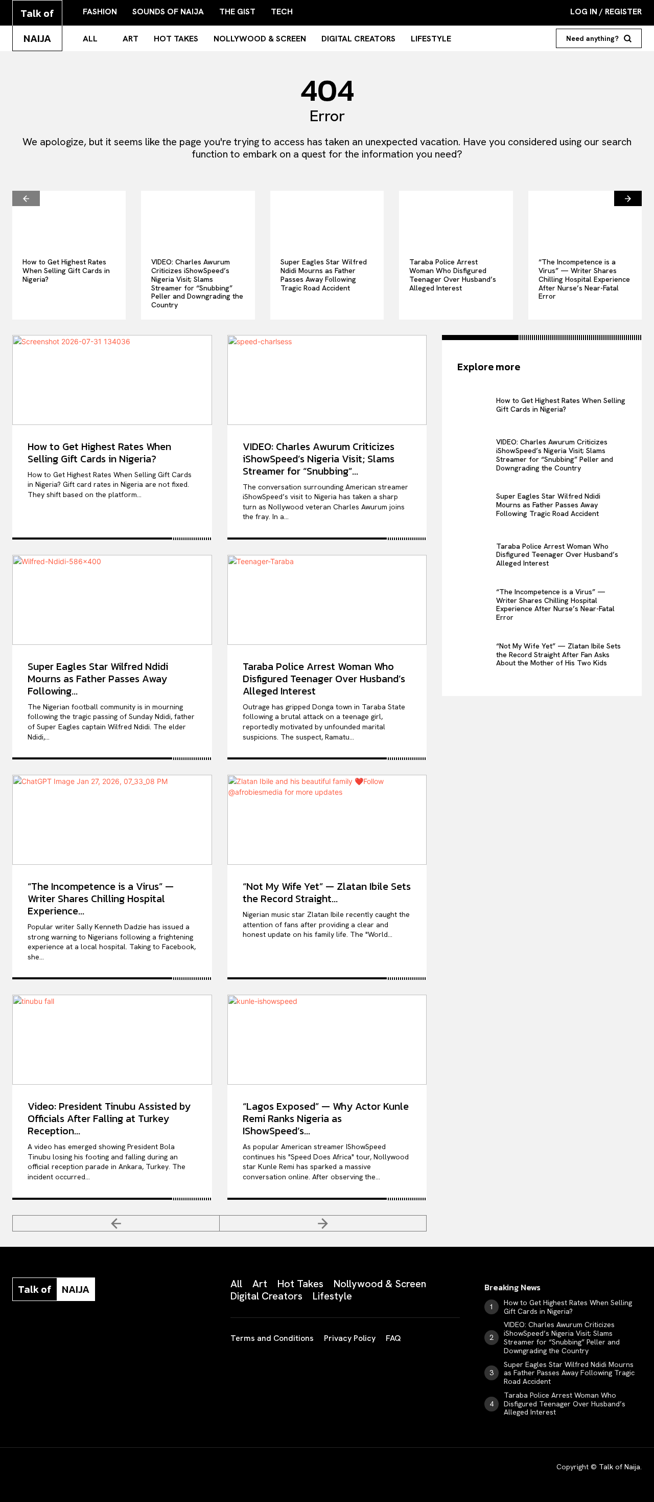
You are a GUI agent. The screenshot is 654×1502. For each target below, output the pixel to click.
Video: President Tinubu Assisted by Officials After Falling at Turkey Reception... (109, 1118)
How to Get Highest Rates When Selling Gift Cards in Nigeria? (66, 270)
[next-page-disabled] (323, 1223)
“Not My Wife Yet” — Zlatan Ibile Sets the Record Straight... (327, 892)
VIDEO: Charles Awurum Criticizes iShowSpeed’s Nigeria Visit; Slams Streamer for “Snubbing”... (318, 459)
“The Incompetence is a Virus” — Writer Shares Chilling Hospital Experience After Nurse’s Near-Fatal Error (584, 279)
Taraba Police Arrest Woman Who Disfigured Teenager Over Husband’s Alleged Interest (452, 274)
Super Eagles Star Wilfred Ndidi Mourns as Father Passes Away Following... (98, 679)
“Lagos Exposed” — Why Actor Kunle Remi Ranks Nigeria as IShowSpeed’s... (326, 1118)
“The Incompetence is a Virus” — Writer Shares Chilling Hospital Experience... (101, 898)
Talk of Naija (619, 1466)
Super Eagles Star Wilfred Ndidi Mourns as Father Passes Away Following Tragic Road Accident (324, 274)
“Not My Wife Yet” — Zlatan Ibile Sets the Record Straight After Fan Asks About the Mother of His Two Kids (558, 654)
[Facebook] (16, 1334)
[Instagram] (42, 1334)
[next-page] (628, 198)
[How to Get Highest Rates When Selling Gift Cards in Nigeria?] (69, 219)
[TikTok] (93, 1334)
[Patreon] (67, 1334)
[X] (118, 1334)
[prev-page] (26, 198)
